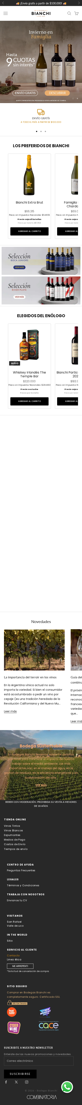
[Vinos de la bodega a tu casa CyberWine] (23, 1027)
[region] (41, 62)
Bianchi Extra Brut (29, 203)
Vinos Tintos (12, 826)
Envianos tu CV (17, 900)
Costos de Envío (14, 844)
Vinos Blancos (13, 830)
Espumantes (12, 835)
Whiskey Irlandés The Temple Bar (29, 375)
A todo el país (29, 122)
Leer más (10, 711)
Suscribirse (20, 1073)
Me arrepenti (20, 966)
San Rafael (14, 921)
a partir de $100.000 (49, 122)
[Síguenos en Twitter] (16, 1082)
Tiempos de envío (16, 849)
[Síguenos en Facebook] (6, 1082)
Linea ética (14, 959)
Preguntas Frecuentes (21, 870)
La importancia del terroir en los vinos (30, 677)
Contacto (13, 955)
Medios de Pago (14, 839)
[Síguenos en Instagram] (27, 1082)
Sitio (10, 940)
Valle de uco (15, 925)
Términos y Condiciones (23, 885)
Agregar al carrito (29, 231)
